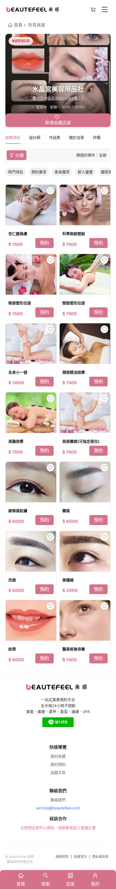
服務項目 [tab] (13, 137)
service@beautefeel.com (58, 808)
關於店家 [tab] (76, 137)
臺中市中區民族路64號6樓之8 (58, 98)
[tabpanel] (58, 407)
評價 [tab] (96, 137)
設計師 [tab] (34, 137)
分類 (19, 155)
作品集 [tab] (54, 137)
